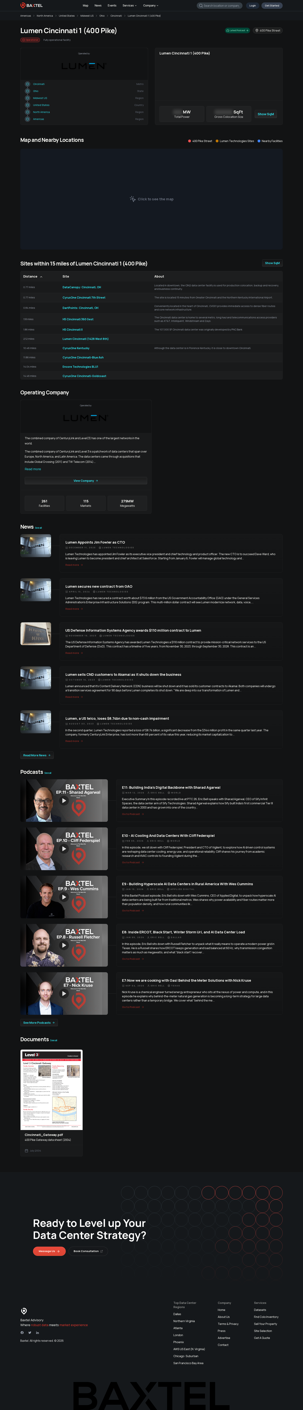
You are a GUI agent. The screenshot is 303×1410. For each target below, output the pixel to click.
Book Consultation (86, 1251)
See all (38, 527)
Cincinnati (116, 15)
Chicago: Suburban (185, 1356)
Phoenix (178, 1342)
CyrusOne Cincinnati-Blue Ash (83, 357)
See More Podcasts (37, 1023)
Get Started (272, 5)
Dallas (177, 1314)
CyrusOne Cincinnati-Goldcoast (84, 376)
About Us (224, 1317)
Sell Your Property (265, 1324)
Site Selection (263, 1331)
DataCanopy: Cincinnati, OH (82, 287)
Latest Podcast (237, 30)
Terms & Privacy (228, 1324)
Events (112, 5)
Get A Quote (262, 1338)
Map (85, 5)
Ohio (102, 15)
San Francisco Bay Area (188, 1363)
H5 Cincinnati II (73, 329)
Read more (33, 469)
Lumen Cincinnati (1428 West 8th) (86, 339)
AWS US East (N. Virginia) (189, 1349)
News (98, 5)
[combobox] (219, 5)
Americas (25, 15)
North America (45, 15)
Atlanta (178, 1328)
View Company (84, 481)
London (178, 1335)
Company (149, 5)
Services (128, 5)
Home (221, 1310)
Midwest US (86, 15)
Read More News (34, 755)
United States (67, 15)
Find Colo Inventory (266, 1317)
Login (253, 5)
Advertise (224, 1338)
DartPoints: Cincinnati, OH (80, 308)
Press (221, 1331)
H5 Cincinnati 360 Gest (78, 319)
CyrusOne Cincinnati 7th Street (84, 297)
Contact (223, 1345)
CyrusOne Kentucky (76, 348)
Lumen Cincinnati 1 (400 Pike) (144, 15)
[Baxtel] (31, 5)
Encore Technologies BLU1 (80, 367)
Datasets (260, 1310)
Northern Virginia (184, 1321)
